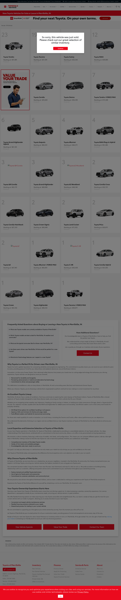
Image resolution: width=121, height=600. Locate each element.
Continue (60, 48)
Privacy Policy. (83, 592)
